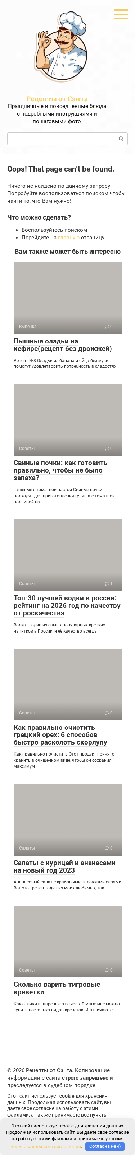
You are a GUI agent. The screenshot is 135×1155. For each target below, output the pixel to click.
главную (69, 237)
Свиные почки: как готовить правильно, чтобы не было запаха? (61, 470)
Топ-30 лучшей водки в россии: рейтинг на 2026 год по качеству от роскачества (67, 605)
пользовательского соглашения (45, 1146)
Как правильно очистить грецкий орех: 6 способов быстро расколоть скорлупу (60, 735)
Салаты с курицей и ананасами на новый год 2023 (65, 866)
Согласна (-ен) (105, 1146)
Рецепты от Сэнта (57, 99)
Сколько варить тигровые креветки (57, 988)
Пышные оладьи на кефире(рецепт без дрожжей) (63, 345)
